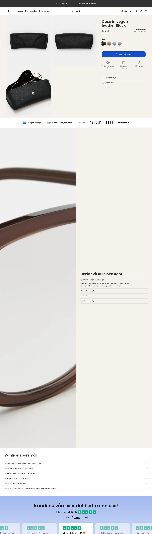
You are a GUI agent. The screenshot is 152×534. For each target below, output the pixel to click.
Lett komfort (84, 296)
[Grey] (120, 44)
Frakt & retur (109, 83)
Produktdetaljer (110, 78)
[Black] (104, 44)
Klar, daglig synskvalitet (87, 291)
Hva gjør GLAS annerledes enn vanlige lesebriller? (23, 463)
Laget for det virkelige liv (88, 301)
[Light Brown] (109, 44)
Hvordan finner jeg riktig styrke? (16, 478)
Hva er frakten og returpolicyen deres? (18, 468)
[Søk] (136, 11)
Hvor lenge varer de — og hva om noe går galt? (21, 473)
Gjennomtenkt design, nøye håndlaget (92, 280)
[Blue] (114, 44)
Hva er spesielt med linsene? (15, 483)
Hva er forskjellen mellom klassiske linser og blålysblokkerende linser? (30, 488)
